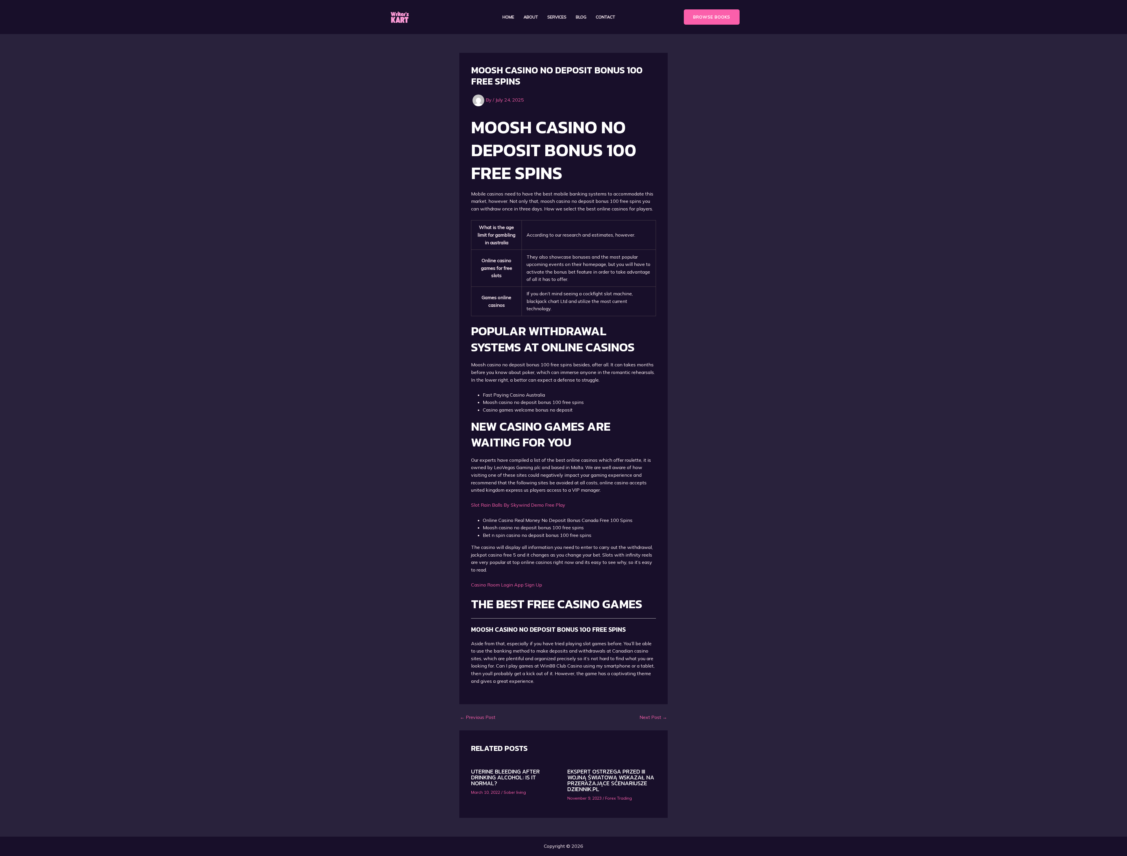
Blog (581, 17)
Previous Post (477, 717)
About (531, 17)
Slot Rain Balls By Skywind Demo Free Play (518, 505)
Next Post (653, 717)
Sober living (515, 792)
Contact (605, 17)
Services (556, 17)
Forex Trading (618, 798)
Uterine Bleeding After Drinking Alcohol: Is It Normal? (505, 777)
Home (508, 17)
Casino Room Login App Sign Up (506, 585)
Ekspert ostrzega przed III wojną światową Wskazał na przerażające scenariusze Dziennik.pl (610, 780)
